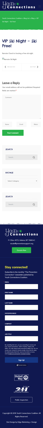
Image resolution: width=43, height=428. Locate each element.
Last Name (9, 303)
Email (7, 282)
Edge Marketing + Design (27, 422)
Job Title (8, 334)
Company (8, 323)
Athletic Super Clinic (34, 67)
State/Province (10, 313)
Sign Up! (21, 360)
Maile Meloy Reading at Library (10, 67)
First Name (9, 292)
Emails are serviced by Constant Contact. (19, 354)
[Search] (33, 157)
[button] (21, 250)
